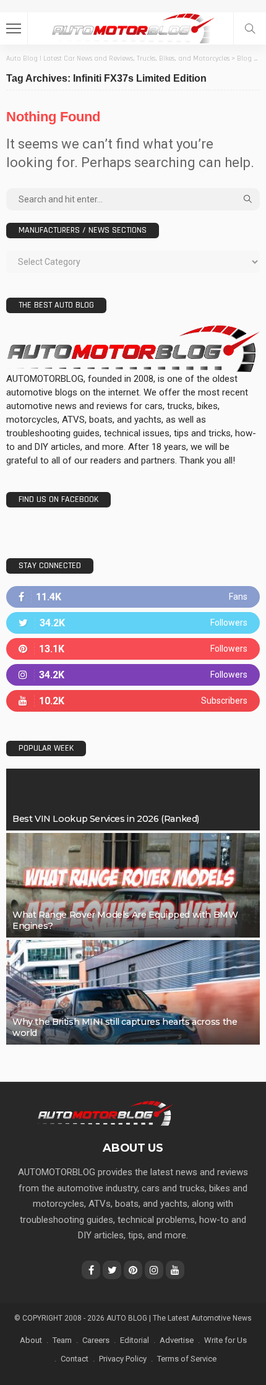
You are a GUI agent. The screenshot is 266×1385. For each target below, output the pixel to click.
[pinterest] (133, 649)
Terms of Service (187, 1358)
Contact (74, 1358)
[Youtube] (133, 701)
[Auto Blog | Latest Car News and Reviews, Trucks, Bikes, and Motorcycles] (105, 1112)
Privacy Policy (123, 1358)
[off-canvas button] (13, 28)
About (31, 1340)
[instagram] (133, 675)
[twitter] (133, 623)
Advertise (177, 1340)
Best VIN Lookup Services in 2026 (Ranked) (105, 818)
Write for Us (225, 1340)
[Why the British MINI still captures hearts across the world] (133, 992)
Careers (95, 1340)
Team (62, 1340)
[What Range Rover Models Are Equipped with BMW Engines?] (133, 885)
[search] (250, 28)
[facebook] (133, 597)
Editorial (134, 1340)
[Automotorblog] (133, 27)
